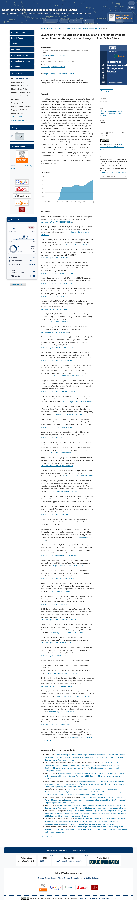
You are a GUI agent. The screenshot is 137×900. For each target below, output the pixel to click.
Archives (64, 21)
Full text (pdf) (107, 91)
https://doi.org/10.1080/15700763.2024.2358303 (58, 391)
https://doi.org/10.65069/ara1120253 (54, 309)
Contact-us (89, 21)
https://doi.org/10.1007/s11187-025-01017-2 (56, 283)
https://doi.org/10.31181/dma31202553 (63, 591)
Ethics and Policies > (19, 55)
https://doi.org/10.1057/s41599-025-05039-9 (77, 476)
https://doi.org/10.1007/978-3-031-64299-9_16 (66, 376)
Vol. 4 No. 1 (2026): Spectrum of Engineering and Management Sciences (77, 28)
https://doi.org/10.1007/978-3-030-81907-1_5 (56, 453)
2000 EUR (16, 117)
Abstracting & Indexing (20, 61)
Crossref (67, 878)
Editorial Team (76, 21)
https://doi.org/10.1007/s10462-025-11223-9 (56, 686)
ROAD (60, 878)
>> (52, 837)
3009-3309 (44, 861)
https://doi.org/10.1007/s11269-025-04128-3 (69, 566)
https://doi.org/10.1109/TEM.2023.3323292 (66, 414)
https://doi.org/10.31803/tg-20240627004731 (57, 360)
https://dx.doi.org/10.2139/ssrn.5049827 (55, 332)
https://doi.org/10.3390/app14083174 (54, 604)
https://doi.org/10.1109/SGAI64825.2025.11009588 (59, 620)
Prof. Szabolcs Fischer (22, 78)
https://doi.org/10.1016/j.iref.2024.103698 (77, 402)
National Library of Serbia (81, 878)
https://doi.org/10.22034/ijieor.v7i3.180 (54, 296)
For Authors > (16, 49)
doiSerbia (95, 878)
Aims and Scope (18, 32)
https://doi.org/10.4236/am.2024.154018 (55, 514)
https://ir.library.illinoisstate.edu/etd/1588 (56, 724)
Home (43, 28)
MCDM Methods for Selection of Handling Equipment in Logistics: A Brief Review (86, 805)
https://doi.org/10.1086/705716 (52, 437)
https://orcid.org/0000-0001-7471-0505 (53, 55)
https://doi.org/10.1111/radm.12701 (75, 245)
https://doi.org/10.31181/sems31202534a (55, 322)
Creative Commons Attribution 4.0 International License (112, 146)
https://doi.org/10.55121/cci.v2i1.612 (62, 712)
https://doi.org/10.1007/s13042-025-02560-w (61, 673)
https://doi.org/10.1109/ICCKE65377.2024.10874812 (66, 632)
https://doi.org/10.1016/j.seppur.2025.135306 (57, 347)
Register (131, 7)
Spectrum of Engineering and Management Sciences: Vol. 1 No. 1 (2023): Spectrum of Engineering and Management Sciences (86, 776)
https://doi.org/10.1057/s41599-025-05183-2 (56, 427)
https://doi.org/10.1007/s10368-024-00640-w (56, 222)
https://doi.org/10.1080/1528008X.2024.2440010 (58, 578)
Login (130, 3)
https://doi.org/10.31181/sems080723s (69, 861)
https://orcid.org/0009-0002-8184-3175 (53, 67)
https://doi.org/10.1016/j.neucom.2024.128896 (57, 643)
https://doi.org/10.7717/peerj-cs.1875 (54, 655)
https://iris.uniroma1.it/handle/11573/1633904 (73, 696)
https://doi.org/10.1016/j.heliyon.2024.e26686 (57, 466)
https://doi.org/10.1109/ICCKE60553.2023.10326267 (59, 555)
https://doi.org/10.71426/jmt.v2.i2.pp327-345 (57, 273)
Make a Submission (17, 284)
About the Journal (50, 21)
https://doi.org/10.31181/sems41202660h (59, 74)
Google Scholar (51, 878)
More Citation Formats (108, 177)
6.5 (19, 120)
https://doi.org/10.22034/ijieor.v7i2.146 (63, 491)
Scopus (41, 878)
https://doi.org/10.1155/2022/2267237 (54, 258)
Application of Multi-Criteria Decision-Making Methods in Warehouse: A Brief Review (88, 773)
